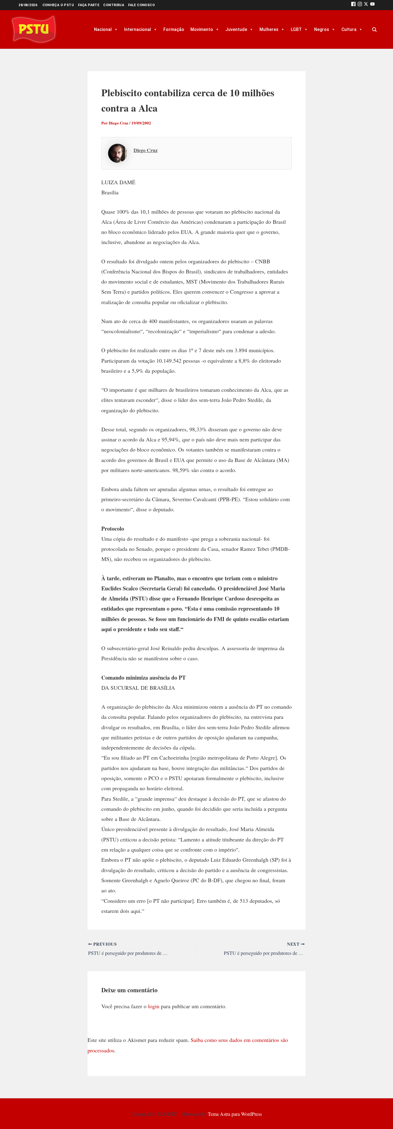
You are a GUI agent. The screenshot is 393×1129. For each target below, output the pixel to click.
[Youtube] (372, 5)
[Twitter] (366, 5)
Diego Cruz (146, 150)
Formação (173, 29)
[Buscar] (374, 29)
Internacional (137, 29)
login (153, 1006)
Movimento (201, 29)
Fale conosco (141, 5)
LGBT (296, 29)
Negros (321, 29)
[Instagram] (360, 5)
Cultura (348, 29)
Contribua (113, 5)
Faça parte (88, 5)
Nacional (103, 29)
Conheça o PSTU (58, 5)
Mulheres (268, 29)
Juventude (236, 29)
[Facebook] (353, 5)
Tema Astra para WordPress (235, 1114)
